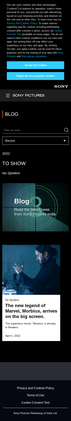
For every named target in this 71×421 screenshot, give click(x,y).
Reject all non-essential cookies (35, 76)
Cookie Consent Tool (35, 402)
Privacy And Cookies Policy (22, 23)
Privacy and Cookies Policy (35, 388)
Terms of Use (35, 395)
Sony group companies (34, 56)
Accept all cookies (35, 65)
